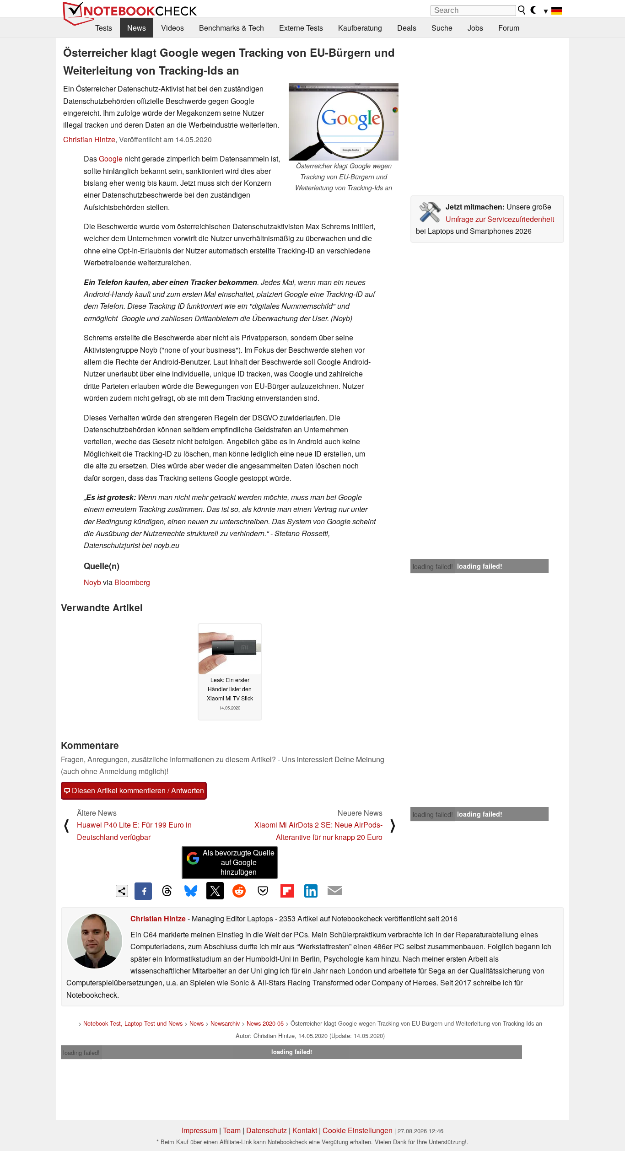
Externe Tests (301, 27)
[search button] (522, 10)
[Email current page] (335, 891)
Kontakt (304, 1130)
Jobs (475, 27)
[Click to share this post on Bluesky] (190, 891)
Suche (442, 27)
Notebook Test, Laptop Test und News (133, 1023)
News (136, 27)
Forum (508, 27)
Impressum (199, 1130)
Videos (172, 27)
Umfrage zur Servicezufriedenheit (500, 219)
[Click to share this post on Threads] (167, 891)
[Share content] (122, 891)
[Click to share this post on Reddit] (239, 890)
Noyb (92, 582)
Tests (103, 27)
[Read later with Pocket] (263, 890)
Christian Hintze (89, 139)
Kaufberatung (360, 27)
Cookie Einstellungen (358, 1130)
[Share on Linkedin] (310, 890)
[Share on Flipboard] (287, 890)
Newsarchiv (225, 1023)
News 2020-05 (265, 1023)
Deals (406, 27)
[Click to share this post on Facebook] (143, 891)
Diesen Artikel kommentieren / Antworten (137, 790)
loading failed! (433, 566)
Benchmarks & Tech (231, 27)
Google (111, 158)
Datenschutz (266, 1130)
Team (232, 1130)
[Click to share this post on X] (215, 890)
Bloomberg (132, 582)
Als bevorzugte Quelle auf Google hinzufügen (239, 862)
